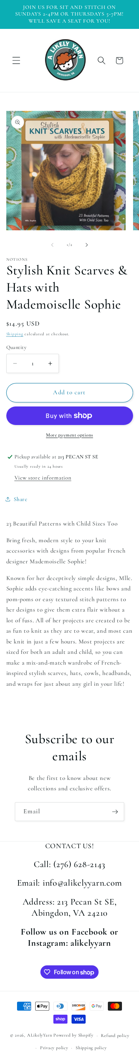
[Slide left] (52, 245)
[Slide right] (87, 245)
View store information (43, 477)
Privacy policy (54, 1047)
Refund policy (115, 1035)
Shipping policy (91, 1047)
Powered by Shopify (73, 1035)
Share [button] (20, 499)
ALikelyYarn (39, 1035)
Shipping (14, 334)
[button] (16, 60)
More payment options (69, 435)
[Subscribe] (115, 811)
